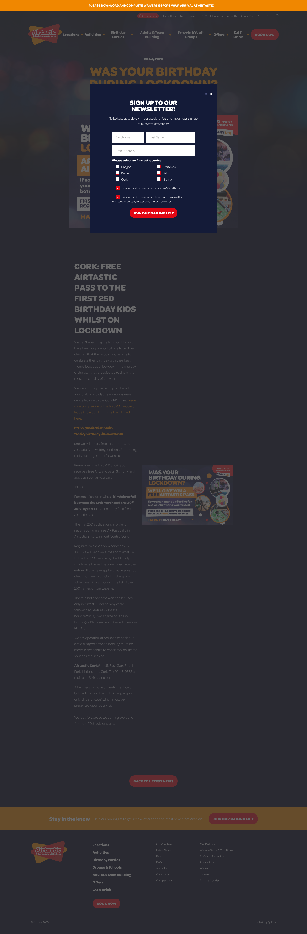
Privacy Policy (164, 201)
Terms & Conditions (169, 187)
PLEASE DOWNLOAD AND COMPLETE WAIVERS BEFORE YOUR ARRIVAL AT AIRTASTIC (151, 5)
